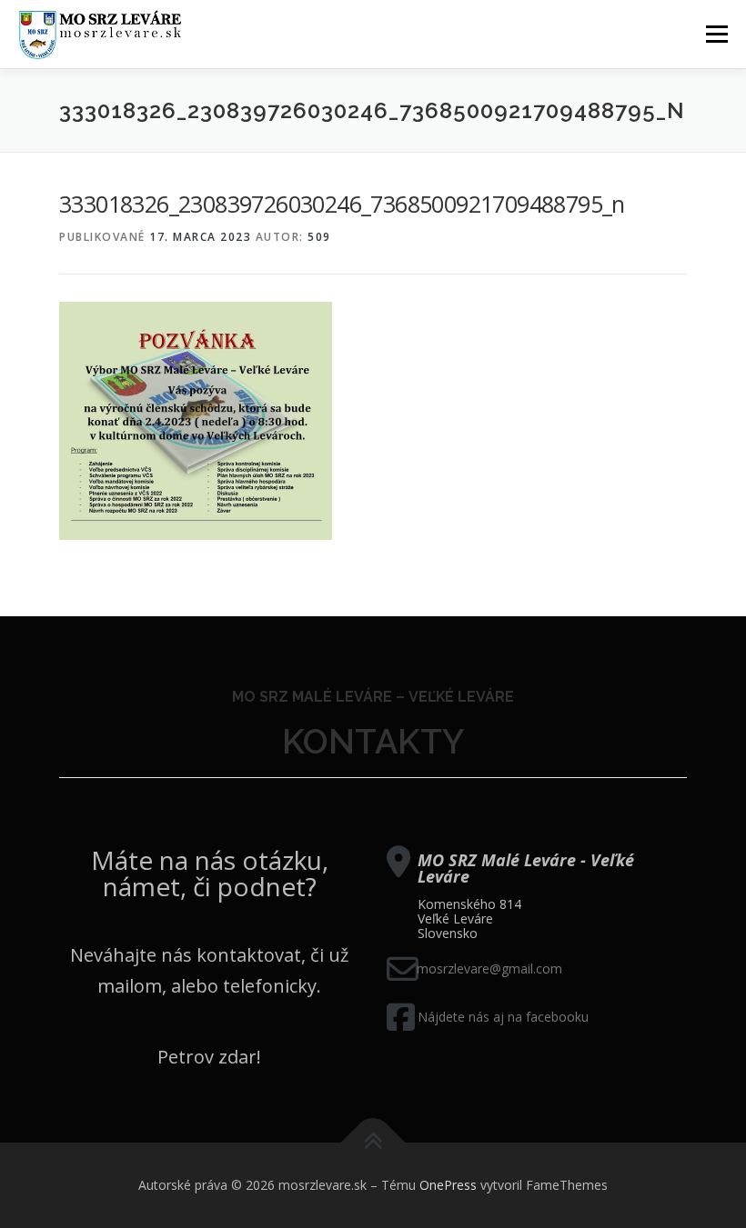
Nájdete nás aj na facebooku (503, 1016)
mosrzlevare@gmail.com (489, 968)
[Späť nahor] (373, 1143)
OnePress (448, 1184)
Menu (716, 33)
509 (319, 237)
